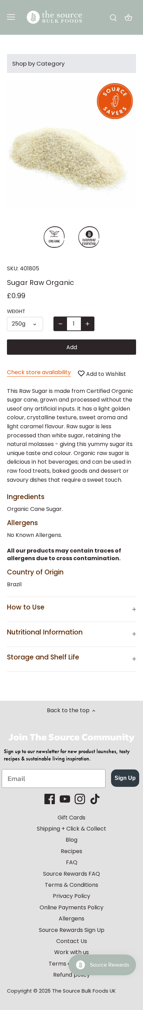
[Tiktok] (95, 799)
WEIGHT (16, 311)
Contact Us (71, 941)
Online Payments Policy (71, 907)
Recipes (71, 851)
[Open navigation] (11, 17)
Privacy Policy (71, 896)
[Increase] (87, 324)
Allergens (71, 919)
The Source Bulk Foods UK (84, 990)
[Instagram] (80, 799)
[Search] (113, 17)
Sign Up (125, 778)
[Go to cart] (128, 17)
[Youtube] (65, 799)
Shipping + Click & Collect (71, 829)
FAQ (71, 862)
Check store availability (39, 372)
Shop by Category (38, 63)
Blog (71, 840)
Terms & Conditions (71, 885)
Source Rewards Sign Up (71, 930)
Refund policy (71, 975)
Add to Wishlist (105, 374)
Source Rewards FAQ (71, 874)
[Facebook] (49, 799)
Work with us (71, 952)
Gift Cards (71, 818)
